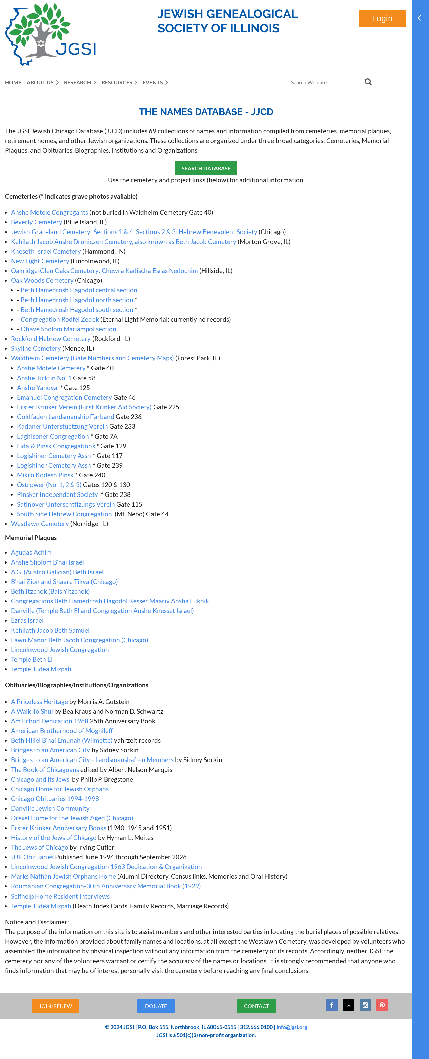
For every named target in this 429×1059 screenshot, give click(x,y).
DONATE (156, 1006)
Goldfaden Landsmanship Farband (65, 416)
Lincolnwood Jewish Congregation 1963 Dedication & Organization (106, 866)
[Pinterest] (382, 1005)
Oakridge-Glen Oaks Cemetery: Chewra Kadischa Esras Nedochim (104, 270)
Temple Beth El (32, 659)
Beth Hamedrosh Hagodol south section (77, 309)
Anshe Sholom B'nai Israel (47, 562)
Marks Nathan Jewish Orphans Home (63, 876)
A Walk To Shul (32, 711)
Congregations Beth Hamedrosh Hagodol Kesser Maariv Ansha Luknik (110, 601)
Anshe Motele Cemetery (51, 368)
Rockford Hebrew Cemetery (51, 338)
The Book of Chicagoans (45, 769)
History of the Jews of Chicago (54, 837)
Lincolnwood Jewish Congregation (60, 649)
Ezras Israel (27, 620)
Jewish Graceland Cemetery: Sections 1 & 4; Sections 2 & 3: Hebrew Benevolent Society (134, 232)
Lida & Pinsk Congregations (56, 446)
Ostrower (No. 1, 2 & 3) (50, 484)
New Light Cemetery (40, 261)
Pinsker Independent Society (57, 494)
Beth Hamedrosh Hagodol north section (77, 300)
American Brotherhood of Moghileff (62, 730)
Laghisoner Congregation (53, 436)
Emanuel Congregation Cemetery (64, 397)
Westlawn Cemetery (40, 523)
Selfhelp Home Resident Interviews (60, 896)
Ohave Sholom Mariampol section (68, 329)
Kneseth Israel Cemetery (46, 251)
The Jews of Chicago (39, 847)
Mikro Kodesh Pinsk (45, 475)
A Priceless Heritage (39, 701)
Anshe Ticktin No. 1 (45, 378)
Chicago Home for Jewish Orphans (60, 789)
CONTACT (256, 1006)
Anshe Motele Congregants (49, 212)
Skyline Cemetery (36, 348)
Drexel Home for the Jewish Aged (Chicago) (72, 818)
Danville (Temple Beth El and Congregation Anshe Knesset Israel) (102, 610)
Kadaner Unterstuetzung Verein (62, 426)
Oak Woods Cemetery (42, 280)
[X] (348, 1005)
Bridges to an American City (50, 750)
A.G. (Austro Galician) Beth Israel (57, 572)
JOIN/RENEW (55, 1006)
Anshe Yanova (38, 387)
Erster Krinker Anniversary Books (58, 828)
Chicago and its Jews (41, 779)
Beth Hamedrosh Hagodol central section (79, 290)
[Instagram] (365, 1005)
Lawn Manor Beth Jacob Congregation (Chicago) (79, 640)
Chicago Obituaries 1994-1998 (55, 798)
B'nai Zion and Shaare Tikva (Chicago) (64, 581)
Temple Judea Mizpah (41, 669)
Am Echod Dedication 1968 (49, 721)
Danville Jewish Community (50, 808)
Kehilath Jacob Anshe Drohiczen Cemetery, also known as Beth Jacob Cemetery (123, 241)
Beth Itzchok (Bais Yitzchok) (50, 591)
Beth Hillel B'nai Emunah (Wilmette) (62, 740)
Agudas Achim (31, 552)
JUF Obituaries (32, 857)
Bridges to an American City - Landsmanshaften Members (92, 760)
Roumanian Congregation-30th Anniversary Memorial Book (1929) (106, 886)
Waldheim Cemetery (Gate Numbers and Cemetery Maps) (92, 358)
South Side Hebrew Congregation (64, 514)
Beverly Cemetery (36, 222)
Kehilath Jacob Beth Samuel (50, 630)
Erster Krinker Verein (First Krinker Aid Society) (84, 407)
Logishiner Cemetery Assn (54, 455)
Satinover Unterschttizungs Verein (66, 504)
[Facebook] (332, 1005)
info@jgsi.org (292, 1026)
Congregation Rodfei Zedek (60, 319)
